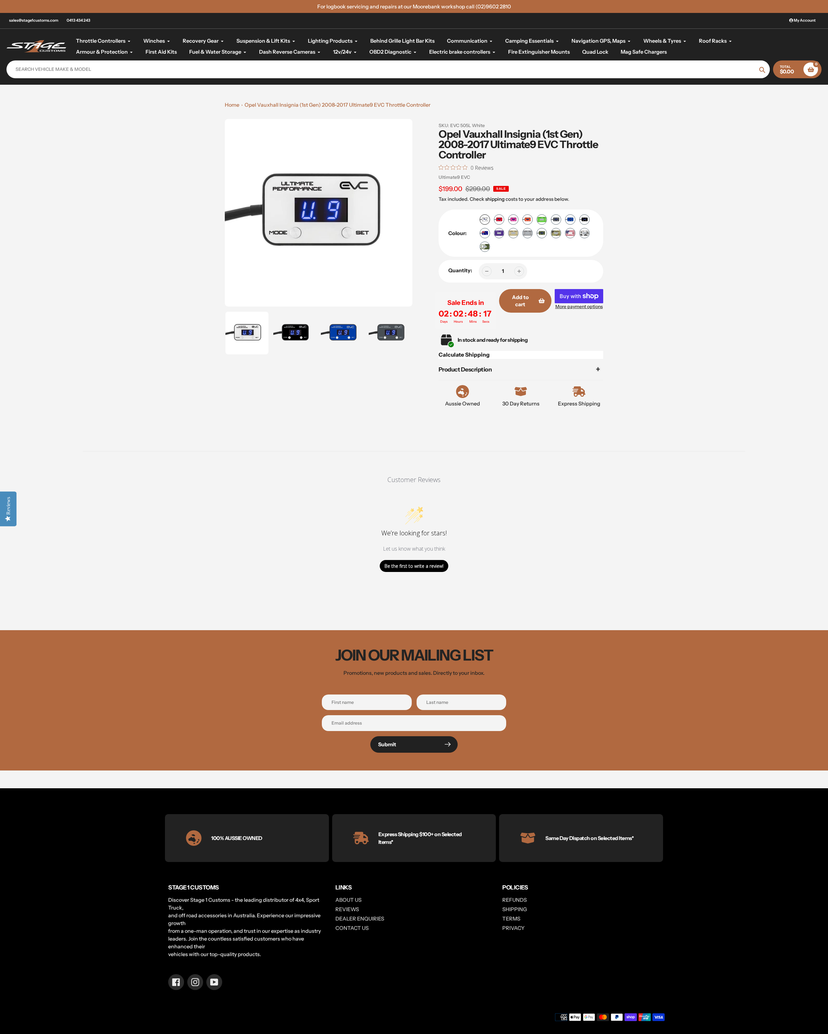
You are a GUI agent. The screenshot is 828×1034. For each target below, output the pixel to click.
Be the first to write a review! (414, 566)
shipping (495, 199)
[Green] (542, 219)
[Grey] (556, 219)
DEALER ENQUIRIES (359, 918)
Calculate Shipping (464, 354)
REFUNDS (514, 900)
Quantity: (460, 270)
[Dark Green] (542, 233)
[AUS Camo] (556, 233)
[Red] (499, 219)
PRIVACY (513, 928)
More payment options (579, 306)
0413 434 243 (78, 20)
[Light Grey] (527, 233)
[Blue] (570, 219)
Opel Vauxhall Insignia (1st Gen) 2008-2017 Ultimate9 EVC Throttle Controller (337, 105)
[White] (485, 219)
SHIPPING (514, 909)
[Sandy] (513, 233)
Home (232, 105)
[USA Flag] (570, 233)
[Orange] (527, 219)
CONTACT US (352, 928)
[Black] (584, 219)
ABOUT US (348, 900)
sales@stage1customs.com (33, 20)
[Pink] (513, 219)
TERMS (511, 918)
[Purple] (499, 233)
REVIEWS (347, 909)
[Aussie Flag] (485, 233)
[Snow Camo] (584, 233)
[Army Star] (485, 247)
